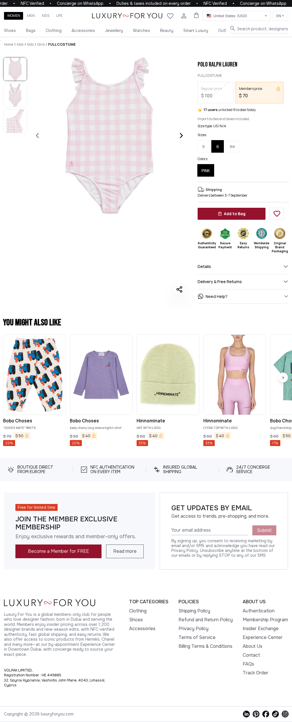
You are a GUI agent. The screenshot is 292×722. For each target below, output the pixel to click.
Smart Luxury (195, 30)
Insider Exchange (261, 629)
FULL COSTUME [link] (62, 44)
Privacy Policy (193, 629)
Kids (45, 15)
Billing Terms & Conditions (205, 646)
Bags (31, 30)
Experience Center (263, 637)
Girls (40, 44)
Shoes (10, 30)
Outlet (224, 30)
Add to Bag (235, 213)
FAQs (248, 664)
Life (59, 15)
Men (31, 15)
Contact (251, 655)
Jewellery (114, 30)
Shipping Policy (194, 611)
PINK (206, 170)
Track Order (255, 673)
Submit (264, 530)
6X (232, 146)
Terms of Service (197, 637)
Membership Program (265, 620)
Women (13, 15)
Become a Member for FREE (58, 551)
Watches (141, 30)
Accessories (83, 30)
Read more (125, 551)
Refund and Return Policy (206, 620)
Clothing (54, 30)
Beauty (166, 30)
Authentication (259, 611)
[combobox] (236, 16)
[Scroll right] (283, 378)
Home (8, 44)
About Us (252, 646)
